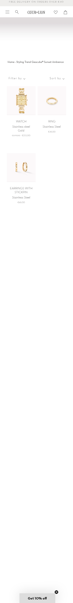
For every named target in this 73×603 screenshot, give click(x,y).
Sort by (55, 78)
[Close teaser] (56, 592)
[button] (37, 598)
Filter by (15, 78)
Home (11, 62)
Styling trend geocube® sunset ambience (40, 62)
